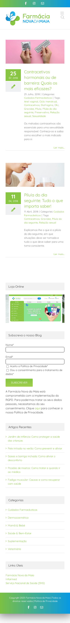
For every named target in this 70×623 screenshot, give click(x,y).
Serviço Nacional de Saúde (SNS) (25, 583)
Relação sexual (47, 222)
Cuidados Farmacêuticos (38, 97)
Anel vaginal (31, 101)
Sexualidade (39, 116)
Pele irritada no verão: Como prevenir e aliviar (35, 448)
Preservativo (42, 112)
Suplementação (17, 541)
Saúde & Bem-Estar (19, 533)
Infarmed (11, 579)
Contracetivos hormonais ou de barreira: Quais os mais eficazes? (40, 80)
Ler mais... (59, 147)
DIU (56, 105)
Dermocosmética (18, 517)
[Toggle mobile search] (62, 17)
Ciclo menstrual (48, 101)
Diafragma (47, 105)
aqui (37, 408)
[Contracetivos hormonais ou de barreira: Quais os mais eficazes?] (35, 52)
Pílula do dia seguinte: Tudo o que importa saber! (43, 200)
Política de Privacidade (46, 601)
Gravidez (29, 108)
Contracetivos (32, 105)
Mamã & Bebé (16, 525)
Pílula (38, 108)
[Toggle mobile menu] (62, 13)
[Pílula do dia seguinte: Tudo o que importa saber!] (35, 175)
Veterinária (14, 549)
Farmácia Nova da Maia (20, 575)
